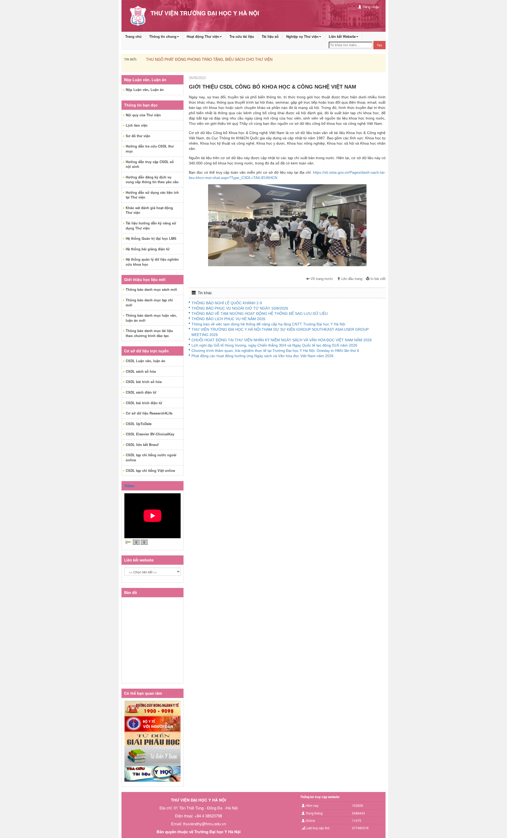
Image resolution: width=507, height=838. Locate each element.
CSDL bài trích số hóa (144, 381)
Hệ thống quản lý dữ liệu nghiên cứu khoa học (152, 262)
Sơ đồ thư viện (138, 135)
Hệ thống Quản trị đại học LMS (151, 238)
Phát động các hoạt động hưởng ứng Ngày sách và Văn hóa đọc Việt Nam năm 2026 (262, 356)
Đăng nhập (370, 6)
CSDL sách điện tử (141, 392)
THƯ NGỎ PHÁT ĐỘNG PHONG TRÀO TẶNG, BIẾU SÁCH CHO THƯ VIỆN (209, 59)
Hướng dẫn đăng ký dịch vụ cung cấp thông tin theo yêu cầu (152, 179)
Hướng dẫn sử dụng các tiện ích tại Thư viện (152, 195)
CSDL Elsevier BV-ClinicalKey (150, 433)
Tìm (379, 45)
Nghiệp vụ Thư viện (302, 36)
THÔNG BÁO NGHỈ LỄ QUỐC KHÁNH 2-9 (226, 303)
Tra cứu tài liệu (241, 36)
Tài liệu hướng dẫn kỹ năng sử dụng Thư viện (151, 225)
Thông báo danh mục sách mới (151, 289)
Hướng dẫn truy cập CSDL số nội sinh (150, 164)
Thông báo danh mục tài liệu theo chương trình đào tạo (149, 333)
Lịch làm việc (137, 125)
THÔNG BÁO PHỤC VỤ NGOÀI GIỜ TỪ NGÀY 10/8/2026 (239, 308)
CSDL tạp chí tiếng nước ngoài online (151, 457)
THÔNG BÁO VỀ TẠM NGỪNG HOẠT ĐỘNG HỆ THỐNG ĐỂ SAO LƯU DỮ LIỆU (259, 313)
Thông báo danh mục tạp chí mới (149, 302)
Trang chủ (133, 36)
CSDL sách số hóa (141, 371)
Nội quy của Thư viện (143, 114)
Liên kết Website (342, 36)
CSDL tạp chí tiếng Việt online (150, 470)
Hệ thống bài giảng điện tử (148, 248)
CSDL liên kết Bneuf (142, 444)
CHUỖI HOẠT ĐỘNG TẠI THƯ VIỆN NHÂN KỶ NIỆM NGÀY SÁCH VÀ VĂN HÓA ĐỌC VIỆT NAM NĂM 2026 (281, 340)
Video (129, 485)
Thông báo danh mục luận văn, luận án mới (151, 318)
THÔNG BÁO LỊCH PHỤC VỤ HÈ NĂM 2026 (228, 319)
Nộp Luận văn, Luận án (145, 89)
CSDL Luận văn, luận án (145, 360)
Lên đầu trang (351, 279)
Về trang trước (321, 279)
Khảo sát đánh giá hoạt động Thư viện (149, 210)
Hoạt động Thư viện (203, 36)
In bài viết (377, 279)
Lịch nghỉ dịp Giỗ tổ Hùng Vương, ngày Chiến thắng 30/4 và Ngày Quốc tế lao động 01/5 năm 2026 (274, 345)
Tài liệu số (270, 36)
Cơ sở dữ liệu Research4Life (149, 413)
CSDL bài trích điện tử (144, 402)
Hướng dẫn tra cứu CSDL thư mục (150, 149)
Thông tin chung (162, 36)
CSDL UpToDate (139, 423)
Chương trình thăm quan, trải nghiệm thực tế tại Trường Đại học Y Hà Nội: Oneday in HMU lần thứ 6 (275, 350)
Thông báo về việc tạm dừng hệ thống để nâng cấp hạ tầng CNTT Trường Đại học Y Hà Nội (268, 324)
